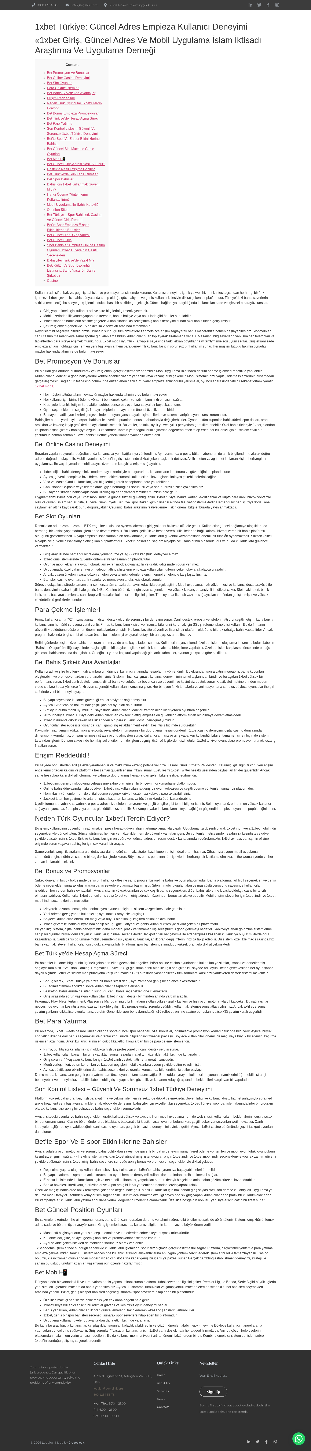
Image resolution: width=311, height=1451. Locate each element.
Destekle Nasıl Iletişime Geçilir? (71, 169)
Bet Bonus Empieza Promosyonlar (73, 113)
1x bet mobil (44, 386)
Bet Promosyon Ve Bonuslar (68, 73)
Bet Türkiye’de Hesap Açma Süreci (73, 118)
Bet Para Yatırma (59, 123)
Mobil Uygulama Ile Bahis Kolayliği (73, 204)
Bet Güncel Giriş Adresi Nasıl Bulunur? (76, 164)
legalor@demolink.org (108, 1388)
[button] (298, 1438)
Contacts (163, 1407)
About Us (163, 1383)
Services (163, 1391)
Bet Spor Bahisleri (60, 179)
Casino (52, 280)
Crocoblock (76, 1442)
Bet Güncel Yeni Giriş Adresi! (68, 235)
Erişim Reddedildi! (61, 98)
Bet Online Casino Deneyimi (68, 78)
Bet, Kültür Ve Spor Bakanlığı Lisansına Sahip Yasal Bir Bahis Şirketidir (71, 270)
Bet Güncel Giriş (59, 240)
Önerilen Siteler (58, 209)
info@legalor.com (85, 5)
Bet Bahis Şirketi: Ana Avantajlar (71, 93)
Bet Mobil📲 (56, 159)
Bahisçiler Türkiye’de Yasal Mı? (70, 260)
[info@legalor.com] (67, 5)
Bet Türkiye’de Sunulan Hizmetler (72, 174)
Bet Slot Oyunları (59, 83)
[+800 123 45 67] (33, 5)
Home (161, 1375)
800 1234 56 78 (104, 1394)
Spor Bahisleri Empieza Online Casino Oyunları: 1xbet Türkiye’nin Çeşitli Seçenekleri (76, 250)
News (161, 1399)
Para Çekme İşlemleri (63, 88)
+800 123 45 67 (47, 5)
